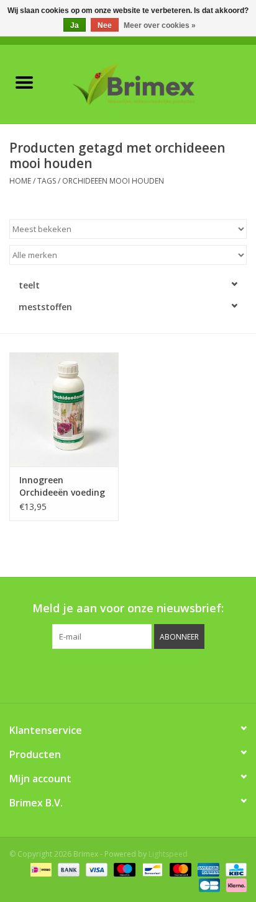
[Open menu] (24, 81)
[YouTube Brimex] (139, 674)
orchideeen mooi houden (113, 181)
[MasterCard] (179, 869)
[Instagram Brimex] (184, 674)
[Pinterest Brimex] (117, 674)
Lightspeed (168, 854)
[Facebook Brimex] (72, 674)
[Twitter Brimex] (94, 674)
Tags (46, 181)
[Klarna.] (234, 885)
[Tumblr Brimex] (161, 674)
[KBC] (234, 869)
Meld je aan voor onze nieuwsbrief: (128, 608)
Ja (74, 25)
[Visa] (95, 869)
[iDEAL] (39, 869)
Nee (105, 25)
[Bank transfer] (67, 869)
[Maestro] (123, 869)
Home (20, 181)
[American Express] (207, 869)
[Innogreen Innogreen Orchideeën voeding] (64, 409)
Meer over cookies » (160, 25)
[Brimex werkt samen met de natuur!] (152, 83)
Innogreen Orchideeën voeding (62, 486)
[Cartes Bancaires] (208, 885)
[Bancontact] (151, 869)
